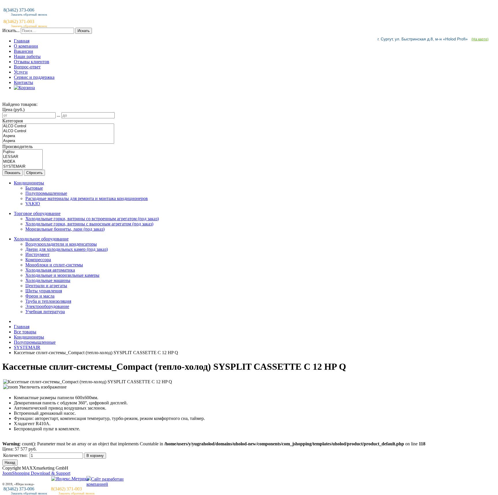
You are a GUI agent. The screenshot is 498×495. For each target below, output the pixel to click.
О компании (26, 46)
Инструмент (37, 254)
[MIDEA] (22, 161)
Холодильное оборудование (41, 238)
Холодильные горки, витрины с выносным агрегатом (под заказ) (89, 223)
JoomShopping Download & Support (36, 473)
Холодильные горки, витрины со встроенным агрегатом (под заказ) (92, 218)
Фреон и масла (39, 296)
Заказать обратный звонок (29, 493)
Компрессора (38, 259)
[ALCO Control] (58, 126)
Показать (12, 173)
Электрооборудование (47, 306)
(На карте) (479, 39)
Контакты (23, 82)
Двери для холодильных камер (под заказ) (66, 249)
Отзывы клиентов (31, 61)
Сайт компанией (105, 482)
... (58, 115)
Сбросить (34, 173)
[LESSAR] (22, 156)
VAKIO (32, 203)
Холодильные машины (47, 280)
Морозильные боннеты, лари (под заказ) (65, 229)
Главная (21, 40)
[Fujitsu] (22, 152)
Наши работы (27, 56)
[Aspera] (58, 136)
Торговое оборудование (37, 213)
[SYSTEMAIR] (22, 166)
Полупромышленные (46, 193)
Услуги (21, 72)
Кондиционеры (29, 182)
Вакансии (23, 51)
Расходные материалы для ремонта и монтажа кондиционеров (86, 198)
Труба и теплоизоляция (48, 301)
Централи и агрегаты (46, 285)
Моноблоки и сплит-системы (54, 264)
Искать (84, 31)
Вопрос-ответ (27, 66)
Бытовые (34, 188)
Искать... (11, 30)
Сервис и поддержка (34, 77)
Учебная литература (45, 311)
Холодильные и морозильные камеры (62, 275)
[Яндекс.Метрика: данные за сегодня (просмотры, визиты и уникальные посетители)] (70, 478)
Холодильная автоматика (50, 270)
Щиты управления (43, 290)
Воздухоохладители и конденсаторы (61, 244)
